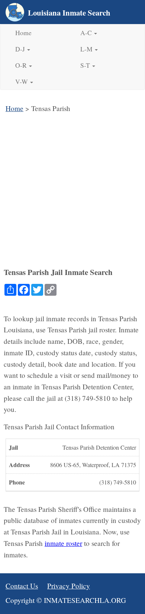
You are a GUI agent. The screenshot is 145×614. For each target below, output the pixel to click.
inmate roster (63, 543)
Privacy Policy (68, 585)
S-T (85, 65)
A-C (86, 32)
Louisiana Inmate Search (69, 12)
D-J (20, 48)
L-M (87, 48)
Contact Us (22, 585)
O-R (21, 65)
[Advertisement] (72, 190)
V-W (22, 81)
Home (23, 32)
